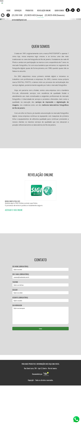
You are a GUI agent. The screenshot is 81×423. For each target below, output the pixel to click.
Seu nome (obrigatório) (20, 266)
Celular (14, 290)
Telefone (15, 282)
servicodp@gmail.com (19, 19)
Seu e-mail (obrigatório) (20, 274)
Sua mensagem (17, 305)
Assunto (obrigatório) (20, 298)
